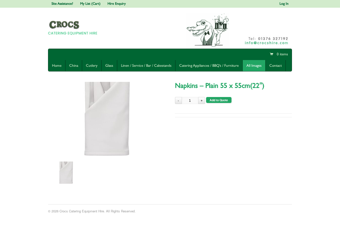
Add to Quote (219, 100)
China (73, 65)
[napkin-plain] (106, 119)
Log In (284, 3)
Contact (275, 65)
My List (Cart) (90, 3)
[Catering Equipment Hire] (73, 35)
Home (56, 65)
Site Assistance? (62, 3)
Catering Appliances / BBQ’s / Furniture (209, 65)
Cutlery (92, 65)
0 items (282, 54)
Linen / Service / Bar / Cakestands (146, 65)
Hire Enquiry (117, 3)
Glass (109, 65)
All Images (254, 65)
